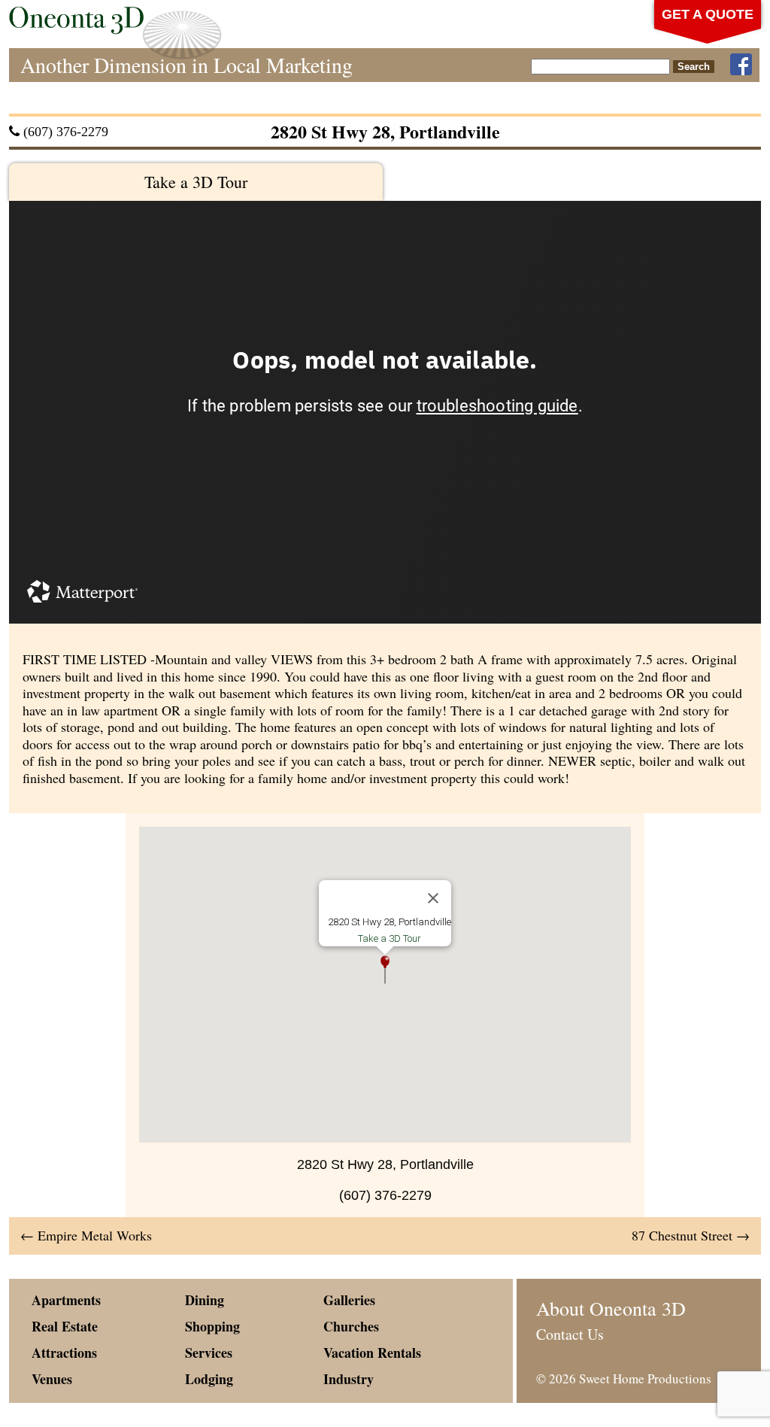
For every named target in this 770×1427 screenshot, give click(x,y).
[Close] (433, 898)
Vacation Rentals (372, 1352)
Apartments (66, 1300)
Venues (52, 1379)
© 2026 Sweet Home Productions (623, 1378)
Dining (204, 1300)
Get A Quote (707, 14)
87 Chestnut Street (691, 1235)
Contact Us (570, 1334)
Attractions (64, 1352)
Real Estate (65, 1326)
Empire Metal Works (86, 1235)
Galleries (349, 1300)
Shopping (212, 1326)
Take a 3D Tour (195, 182)
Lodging (209, 1379)
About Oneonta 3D (611, 1308)
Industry (348, 1379)
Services (208, 1352)
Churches (351, 1326)
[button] (385, 970)
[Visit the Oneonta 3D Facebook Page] (741, 65)
